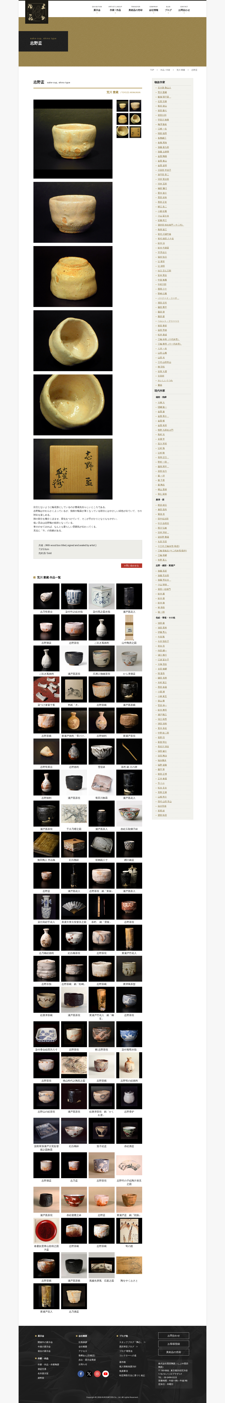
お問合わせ (184, 8)
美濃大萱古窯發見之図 (74, 922)
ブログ (168, 8)
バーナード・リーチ (168, 298)
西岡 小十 (162, 289)
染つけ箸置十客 (46, 704)
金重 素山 (162, 161)
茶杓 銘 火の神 (129, 767)
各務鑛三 (162, 138)
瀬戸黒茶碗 (129, 704)
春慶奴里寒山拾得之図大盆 (46, 1248)
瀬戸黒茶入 (101, 829)
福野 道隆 (162, 765)
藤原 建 (161, 316)
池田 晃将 (162, 627)
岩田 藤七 (162, 110)
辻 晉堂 (161, 261)
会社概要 (83, 1336)
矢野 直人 (162, 560)
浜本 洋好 (163, 532)
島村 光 (161, 434)
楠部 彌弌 (162, 188)
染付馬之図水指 (101, 611)
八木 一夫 (162, 348)
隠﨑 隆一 (162, 407)
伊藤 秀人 (162, 632)
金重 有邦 (162, 425)
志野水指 (46, 984)
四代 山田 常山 (165, 801)
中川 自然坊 (163, 523)
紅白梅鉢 (74, 860)
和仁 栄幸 (162, 494)
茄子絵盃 (102, 1146)
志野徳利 (102, 735)
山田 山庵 (162, 353)
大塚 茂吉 (162, 664)
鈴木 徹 (161, 603)
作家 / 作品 (115, 8)
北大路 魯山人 (164, 87)
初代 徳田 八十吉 (166, 238)
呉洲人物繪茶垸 (101, 673)
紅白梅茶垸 (74, 953)
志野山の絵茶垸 (46, 1111)
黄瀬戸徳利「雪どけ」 (74, 735)
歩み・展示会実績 (87, 1360)
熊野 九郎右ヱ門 (165, 430)
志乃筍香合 (46, 611)
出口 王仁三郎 (164, 270)
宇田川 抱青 (163, 120)
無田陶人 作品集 (46, 860)
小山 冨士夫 (163, 216)
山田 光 (161, 357)
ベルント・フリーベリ (168, 321)
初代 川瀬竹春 (164, 234)
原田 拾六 (162, 471)
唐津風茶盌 (129, 984)
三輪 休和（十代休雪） (169, 339)
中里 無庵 (162, 280)
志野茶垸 (74, 642)
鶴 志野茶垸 (101, 1049)
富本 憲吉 (162, 275)
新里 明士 (162, 742)
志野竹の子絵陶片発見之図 (129, 1182)
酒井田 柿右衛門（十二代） (171, 225)
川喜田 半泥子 (164, 170)
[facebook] (81, 1374)
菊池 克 (161, 514)
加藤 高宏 (162, 571)
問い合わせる (132, 565)
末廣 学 (161, 439)
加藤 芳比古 (164, 580)
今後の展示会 (44, 1346)
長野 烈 (161, 737)
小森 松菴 (162, 211)
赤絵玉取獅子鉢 (129, 829)
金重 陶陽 (162, 156)
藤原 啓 (161, 312)
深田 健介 (162, 751)
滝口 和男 (162, 719)
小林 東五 (162, 696)
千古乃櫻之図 (74, 829)
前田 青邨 (162, 325)
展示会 (97, 8)
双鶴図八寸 (101, 860)
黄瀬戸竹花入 (129, 953)
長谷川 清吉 (163, 746)
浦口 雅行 (162, 655)
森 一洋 (161, 476)
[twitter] (89, 1374)
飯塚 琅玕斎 (164, 97)
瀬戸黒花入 (129, 611)
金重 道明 (162, 165)
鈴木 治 (161, 243)
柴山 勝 (161, 701)
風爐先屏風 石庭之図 (101, 1280)
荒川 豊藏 (162, 92)
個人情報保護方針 (127, 1366)
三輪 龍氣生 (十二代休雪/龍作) (172, 550)
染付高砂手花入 (46, 922)
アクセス (83, 1351)
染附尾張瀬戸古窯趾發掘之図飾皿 (46, 1148)
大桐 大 (161, 402)
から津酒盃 (129, 673)
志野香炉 (129, 1111)
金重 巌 (161, 411)
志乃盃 (74, 1180)
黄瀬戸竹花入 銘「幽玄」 (101, 1017)
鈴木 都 (161, 598)
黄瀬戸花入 (46, 1311)
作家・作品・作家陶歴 (48, 1364)
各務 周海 (162, 142)
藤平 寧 (161, 769)
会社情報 (153, 8)
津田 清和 (162, 723)
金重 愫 (161, 421)
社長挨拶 (83, 1342)
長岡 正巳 (163, 457)
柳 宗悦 (161, 367)
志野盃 (46, 891)
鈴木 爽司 (162, 710)
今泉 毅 (161, 636)
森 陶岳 (161, 485)
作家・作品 (43, 1358)
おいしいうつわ (165, 380)
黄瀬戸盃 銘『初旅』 (129, 1215)
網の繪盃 (129, 860)
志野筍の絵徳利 (129, 1080)
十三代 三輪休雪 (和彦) (169, 546)
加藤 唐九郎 (163, 147)
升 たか (161, 783)
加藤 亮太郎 (163, 575)
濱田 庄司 (162, 303)
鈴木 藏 (161, 594)
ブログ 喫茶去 (126, 1351)
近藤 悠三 (162, 220)
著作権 (122, 1362)
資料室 (41, 1378)
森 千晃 (161, 480)
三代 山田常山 (164, 362)
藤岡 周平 (163, 466)
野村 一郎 (163, 462)
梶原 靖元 (162, 505)
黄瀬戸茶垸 (129, 735)
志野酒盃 (46, 642)
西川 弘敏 (162, 528)
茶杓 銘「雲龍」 (101, 922)
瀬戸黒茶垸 (74, 673)
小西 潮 (161, 691)
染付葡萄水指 (129, 1049)
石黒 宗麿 (162, 101)
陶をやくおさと (129, 1280)
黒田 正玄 (162, 202)
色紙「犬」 (74, 704)
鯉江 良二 (162, 206)
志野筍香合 (46, 767)
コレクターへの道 (127, 1355)
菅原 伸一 (162, 705)
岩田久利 (162, 115)
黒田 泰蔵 (162, 687)
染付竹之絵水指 (74, 611)
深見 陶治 (162, 755)
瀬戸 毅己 (162, 714)
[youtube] (105, 1374)
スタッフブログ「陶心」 (131, 1342)
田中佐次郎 (163, 518)
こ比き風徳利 (101, 642)
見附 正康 (162, 792)
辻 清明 (161, 266)
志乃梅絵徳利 (46, 953)
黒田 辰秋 (162, 197)
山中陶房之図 (129, 642)
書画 (160, 385)
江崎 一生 (162, 129)
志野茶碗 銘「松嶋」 (74, 984)
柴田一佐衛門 (164, 589)
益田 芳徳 (162, 330)
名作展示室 (43, 1373)
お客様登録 (174, 1343)
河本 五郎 (162, 184)
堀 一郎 (161, 612)
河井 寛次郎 (163, 179)
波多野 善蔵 (163, 537)
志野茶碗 (102, 704)
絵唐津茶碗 (46, 1015)
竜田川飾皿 (101, 797)
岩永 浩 (161, 646)
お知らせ (83, 1364)
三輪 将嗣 (162, 555)
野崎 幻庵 (162, 293)
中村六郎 (162, 284)
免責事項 (123, 1371)
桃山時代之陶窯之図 (74, 1080)
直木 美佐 (162, 728)
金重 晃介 (163, 416)
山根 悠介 (162, 797)
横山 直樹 (162, 489)
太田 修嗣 (162, 669)
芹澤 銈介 (162, 252)
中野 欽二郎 (163, 733)
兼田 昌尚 (162, 509)
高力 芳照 (162, 443)
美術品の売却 (135, 8)
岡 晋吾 (161, 673)
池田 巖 (161, 623)
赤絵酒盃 (129, 1146)
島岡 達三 (162, 229)
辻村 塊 (161, 448)
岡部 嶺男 (162, 133)
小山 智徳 (163, 584)
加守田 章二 (163, 174)
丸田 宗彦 (162, 541)
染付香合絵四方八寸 (46, 1049)
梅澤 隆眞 (162, 124)
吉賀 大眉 (162, 371)
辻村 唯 (161, 453)
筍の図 (129, 1246)
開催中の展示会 (45, 1342)
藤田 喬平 (162, 307)
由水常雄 (162, 806)
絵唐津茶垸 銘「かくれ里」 (101, 1113)
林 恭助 (161, 607)
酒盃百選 (42, 1369)
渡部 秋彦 (162, 815)
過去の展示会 (44, 1351)
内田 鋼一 (162, 650)
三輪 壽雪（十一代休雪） (170, 344)
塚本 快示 (162, 257)
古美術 (161, 376)
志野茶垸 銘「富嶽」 (101, 891)
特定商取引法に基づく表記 (132, 1375)
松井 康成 (162, 334)
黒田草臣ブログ (126, 1346)
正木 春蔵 (162, 778)
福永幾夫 (162, 760)
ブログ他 (123, 1336)
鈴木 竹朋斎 (163, 248)
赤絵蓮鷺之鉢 (74, 1215)
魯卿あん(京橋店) (87, 1355)
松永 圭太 (162, 788)
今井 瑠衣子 (163, 641)
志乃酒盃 (74, 1311)
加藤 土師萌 (163, 151)
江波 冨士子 (163, 659)
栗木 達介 (162, 193)
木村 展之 (162, 682)
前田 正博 (162, 774)
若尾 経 (161, 810)
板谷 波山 (162, 106)
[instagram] (97, 1374)
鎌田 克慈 (162, 678)
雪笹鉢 (101, 767)
